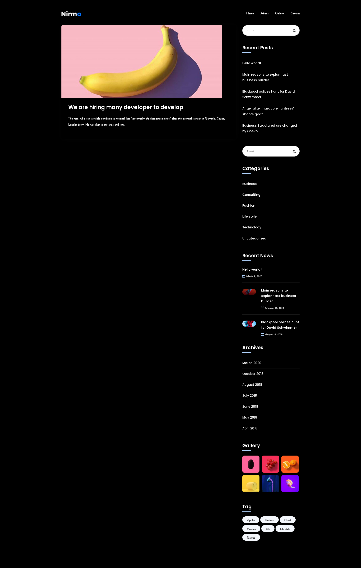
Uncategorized (254, 238)
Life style (249, 216)
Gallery (279, 13)
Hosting (251, 528)
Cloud (287, 520)
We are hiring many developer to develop (125, 107)
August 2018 (252, 384)
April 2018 (249, 428)
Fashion (248, 205)
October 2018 (252, 374)
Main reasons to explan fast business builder (265, 77)
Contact (295, 13)
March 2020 (251, 363)
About (264, 13)
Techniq (251, 537)
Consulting (251, 194)
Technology (251, 227)
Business (249, 184)
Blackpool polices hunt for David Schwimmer (268, 94)
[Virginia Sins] (71, 13)
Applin (251, 520)
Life (268, 528)
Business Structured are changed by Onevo (269, 128)
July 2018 (249, 395)
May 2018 (249, 417)
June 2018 (250, 406)
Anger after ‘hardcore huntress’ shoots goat (268, 111)
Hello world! (251, 63)
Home (250, 13)
